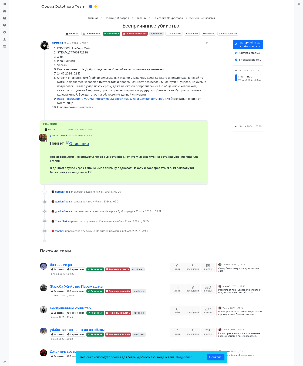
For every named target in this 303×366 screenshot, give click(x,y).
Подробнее (184, 357)
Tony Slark (61, 221)
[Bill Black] (43, 309)
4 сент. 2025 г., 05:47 (233, 329)
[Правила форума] (4, 18)
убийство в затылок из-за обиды (77, 330)
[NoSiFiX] (219, 286)
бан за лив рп (61, 265)
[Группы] (4, 46)
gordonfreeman (59, 135)
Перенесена (92, 33)
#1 (207, 43)
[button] (4, 362)
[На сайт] (4, 4)
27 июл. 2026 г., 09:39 (62, 274)
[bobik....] (43, 266)
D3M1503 (57, 43)
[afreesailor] (219, 329)
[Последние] (4, 25)
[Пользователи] (4, 39)
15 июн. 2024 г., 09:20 (81, 135)
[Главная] (4, 11)
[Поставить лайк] (193, 116)
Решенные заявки (118, 269)
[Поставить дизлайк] (205, 116)
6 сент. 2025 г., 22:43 (62, 317)
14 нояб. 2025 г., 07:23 (233, 286)
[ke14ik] (219, 264)
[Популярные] (4, 32)
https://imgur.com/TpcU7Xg (151, 98)
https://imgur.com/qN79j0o (113, 98)
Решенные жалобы (136, 33)
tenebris (60, 230)
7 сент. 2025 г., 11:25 (232, 308)
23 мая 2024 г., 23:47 (76, 43)
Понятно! (215, 357)
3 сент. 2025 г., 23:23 (62, 339)
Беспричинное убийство (70, 308)
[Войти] (298, 4)
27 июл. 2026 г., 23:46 (233, 264)
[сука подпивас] (43, 331)
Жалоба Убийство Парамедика (76, 286)
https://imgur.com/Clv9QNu (75, 98)
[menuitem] (298, 4)
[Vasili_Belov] (43, 287)
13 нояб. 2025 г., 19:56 (62, 295)
